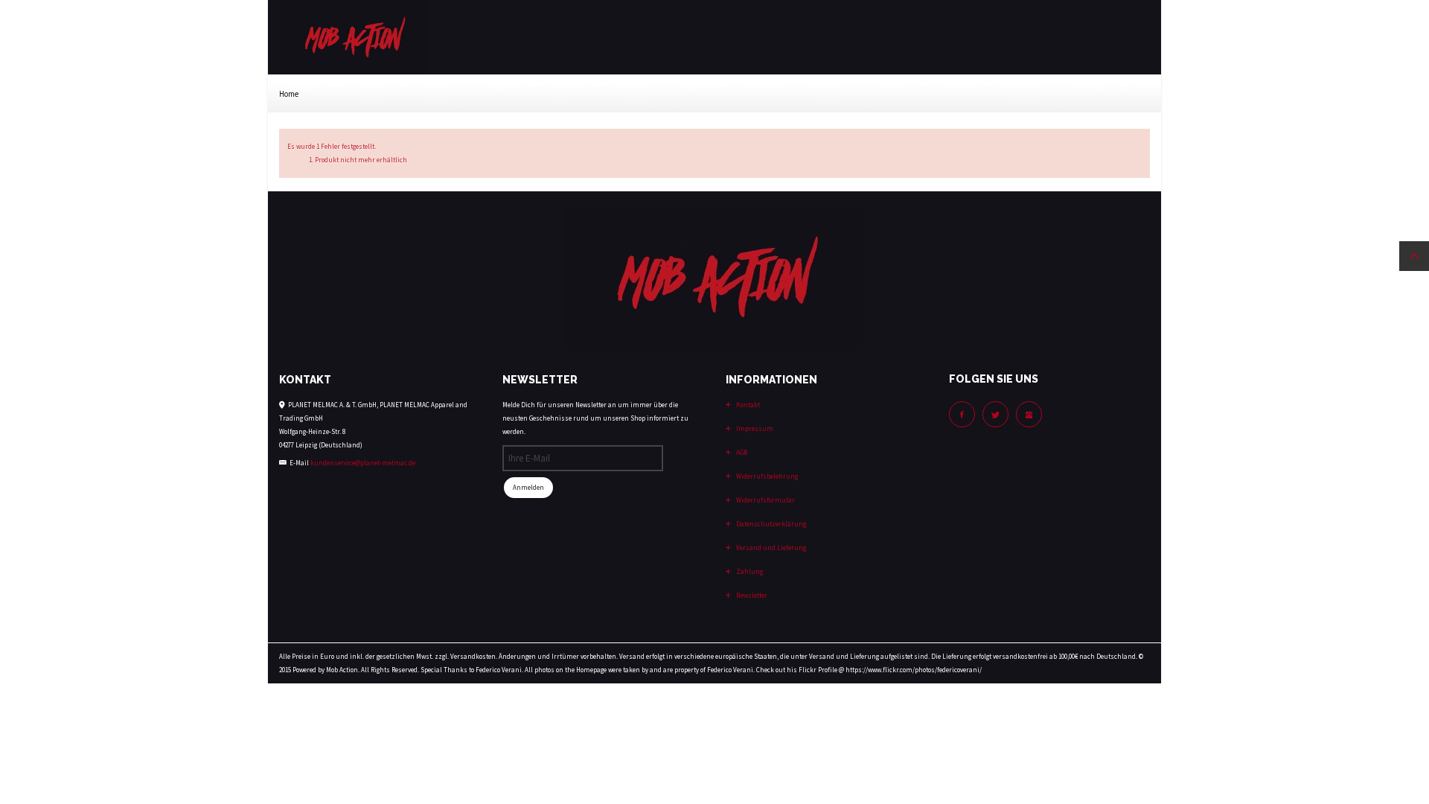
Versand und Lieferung (770, 547)
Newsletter (751, 595)
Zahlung (749, 571)
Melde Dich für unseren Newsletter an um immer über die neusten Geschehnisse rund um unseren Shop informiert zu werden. (595, 418)
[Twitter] (995, 414)
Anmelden (528, 487)
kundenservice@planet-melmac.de (362, 463)
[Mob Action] (353, 36)
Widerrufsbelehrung (766, 476)
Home (288, 94)
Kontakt (747, 405)
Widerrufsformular (765, 500)
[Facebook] (962, 414)
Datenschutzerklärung (770, 524)
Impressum (754, 428)
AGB (741, 452)
